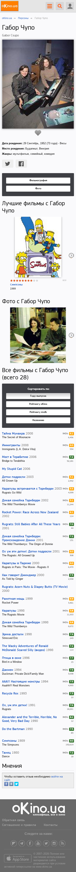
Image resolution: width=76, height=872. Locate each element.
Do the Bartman (13, 729)
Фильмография (38, 180)
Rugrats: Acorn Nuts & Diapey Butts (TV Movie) (35, 587)
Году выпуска (38, 396)
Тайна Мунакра (13, 433)
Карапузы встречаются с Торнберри (28, 488)
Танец (6, 752)
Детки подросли (13, 477)
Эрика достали (13, 634)
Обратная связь (13, 820)
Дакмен (7, 670)
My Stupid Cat (12, 469)
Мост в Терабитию (15, 457)
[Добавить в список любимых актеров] (38, 133)
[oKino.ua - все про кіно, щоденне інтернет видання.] (10, 6)
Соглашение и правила (19, 825)
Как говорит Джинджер (19, 575)
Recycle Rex (10, 693)
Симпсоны (16, 284)
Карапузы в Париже (16, 563)
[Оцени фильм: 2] (14, 280)
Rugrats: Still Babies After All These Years (31, 524)
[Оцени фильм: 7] (28, 280)
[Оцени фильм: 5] (22, 280)
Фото (38, 188)
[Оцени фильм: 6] (25, 280)
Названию (38, 420)
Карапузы (9, 610)
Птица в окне (11, 658)
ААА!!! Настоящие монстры (21, 681)
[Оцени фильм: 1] (11, 280)
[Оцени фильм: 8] (31, 280)
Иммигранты (11, 445)
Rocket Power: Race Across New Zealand (30, 512)
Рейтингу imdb (38, 412)
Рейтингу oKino (38, 404)
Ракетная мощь (13, 599)
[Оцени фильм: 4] (20, 280)
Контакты (51, 825)
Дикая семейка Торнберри (21, 500)
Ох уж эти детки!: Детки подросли (26, 551)
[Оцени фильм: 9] (34, 280)
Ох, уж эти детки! (14, 705)
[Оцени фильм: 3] (17, 280)
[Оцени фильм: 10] (37, 280)
